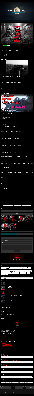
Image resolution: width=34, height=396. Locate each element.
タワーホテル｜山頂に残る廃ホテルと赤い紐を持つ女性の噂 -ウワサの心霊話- (14, 295)
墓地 (23, 268)
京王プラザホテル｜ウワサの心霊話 (5, 355)
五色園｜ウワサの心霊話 (3, 318)
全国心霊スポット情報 (3, 311)
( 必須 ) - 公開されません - (5, 240)
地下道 (6, 268)
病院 (30, 271)
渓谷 (21, 271)
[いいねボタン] (1, 47)
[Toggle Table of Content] (7, 52)
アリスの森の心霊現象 (4, 54)
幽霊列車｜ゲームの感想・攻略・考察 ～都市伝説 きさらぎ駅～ (8, 314)
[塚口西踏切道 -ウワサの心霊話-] (3, 292)
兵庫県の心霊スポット (11, 287)
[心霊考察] (1, 1)
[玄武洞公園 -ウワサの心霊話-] (3, 288)
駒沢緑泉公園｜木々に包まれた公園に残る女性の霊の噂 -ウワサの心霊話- (9, 360)
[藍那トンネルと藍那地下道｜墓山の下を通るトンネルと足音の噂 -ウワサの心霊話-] (3, 301)
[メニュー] (33, 1)
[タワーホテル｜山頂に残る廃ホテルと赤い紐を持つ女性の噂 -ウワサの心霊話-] (3, 297)
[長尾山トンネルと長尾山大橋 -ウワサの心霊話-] (3, 283)
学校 (26, 268)
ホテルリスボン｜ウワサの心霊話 (4, 307)
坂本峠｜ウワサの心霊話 (4, 365)
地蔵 (10, 268)
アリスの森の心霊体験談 (5, 55)
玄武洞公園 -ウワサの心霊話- (9, 286)
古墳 (3, 268)
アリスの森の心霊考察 (4, 56)
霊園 (3, 274)
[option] (5, 387)
